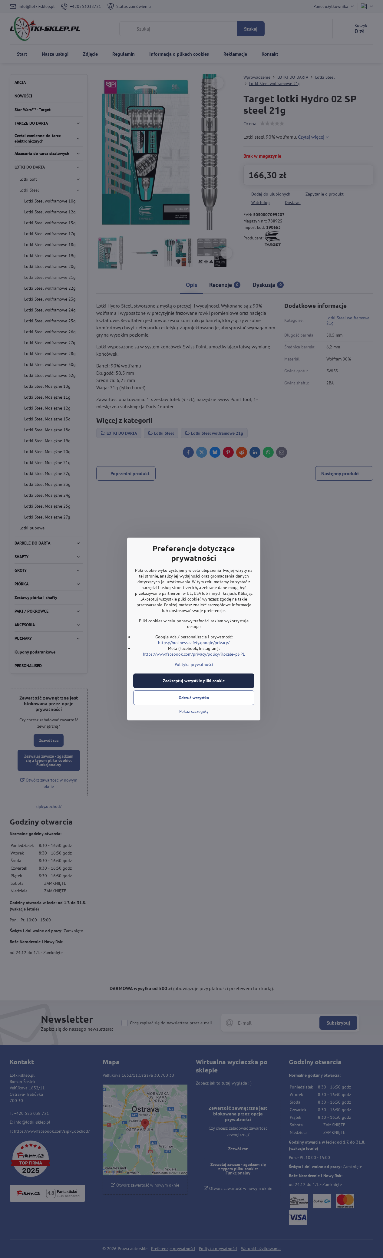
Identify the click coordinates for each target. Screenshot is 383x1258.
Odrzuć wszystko (194, 697)
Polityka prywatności (194, 664)
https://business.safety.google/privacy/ (193, 642)
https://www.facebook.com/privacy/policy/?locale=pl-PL (194, 654)
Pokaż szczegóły (194, 711)
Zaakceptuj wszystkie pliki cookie (194, 680)
